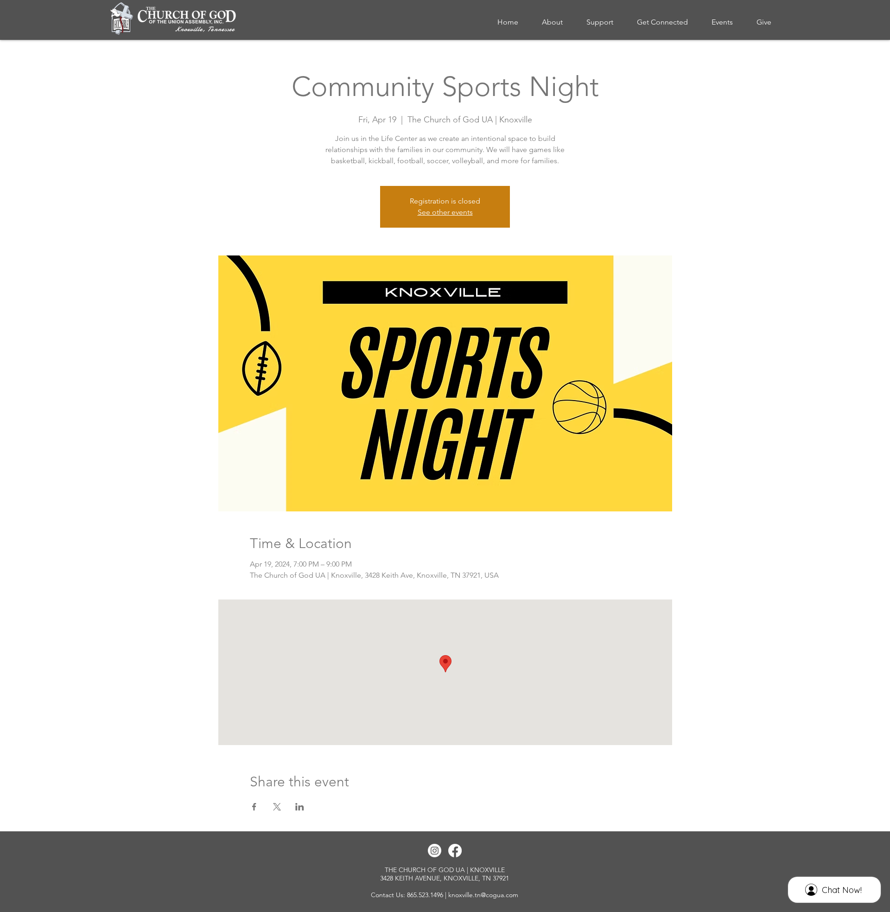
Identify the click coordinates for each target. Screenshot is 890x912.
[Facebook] (455, 850)
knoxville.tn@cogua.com (483, 895)
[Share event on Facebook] (254, 806)
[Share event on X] (277, 806)
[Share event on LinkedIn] (299, 806)
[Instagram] (434, 850)
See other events (445, 212)
